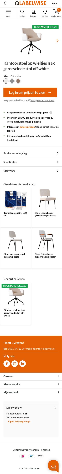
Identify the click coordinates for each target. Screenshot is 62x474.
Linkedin (22, 363)
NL (53, 3)
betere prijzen (27, 126)
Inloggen (33, 16)
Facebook (6, 363)
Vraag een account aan (42, 100)
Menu (8, 16)
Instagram (14, 363)
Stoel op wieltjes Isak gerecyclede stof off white (14, 313)
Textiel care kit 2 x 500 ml (15, 214)
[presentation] (55, 40)
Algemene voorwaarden (26, 449)
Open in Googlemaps (19, 421)
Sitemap (45, 449)
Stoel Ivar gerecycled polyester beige (14, 255)
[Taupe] (18, 81)
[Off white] (5, 81)
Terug (4, 3)
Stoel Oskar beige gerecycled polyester (45, 255)
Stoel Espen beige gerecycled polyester (45, 214)
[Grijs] (12, 81)
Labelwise (34, 468)
